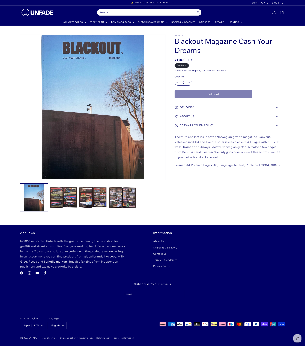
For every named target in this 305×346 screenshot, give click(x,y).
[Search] (198, 12)
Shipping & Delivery (165, 247)
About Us (159, 241)
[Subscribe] (180, 294)
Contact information (123, 338)
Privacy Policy (161, 266)
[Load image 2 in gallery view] (63, 197)
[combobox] (149, 12)
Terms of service (48, 338)
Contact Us (160, 253)
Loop (112, 256)
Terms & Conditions (165, 260)
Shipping (196, 70)
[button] (74, 22)
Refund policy (103, 338)
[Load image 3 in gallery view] (93, 197)
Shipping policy (68, 338)
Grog (23, 261)
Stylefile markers (55, 261)
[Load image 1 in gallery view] (34, 197)
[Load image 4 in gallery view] (122, 197)
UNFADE (33, 338)
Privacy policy (86, 338)
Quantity (179, 76)
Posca (32, 261)
